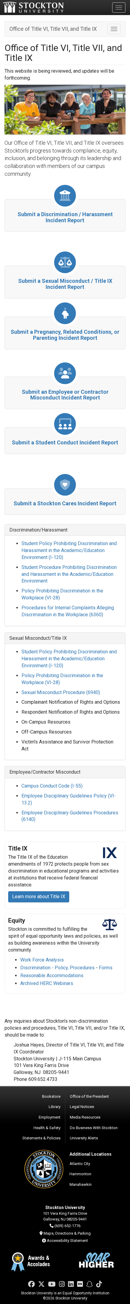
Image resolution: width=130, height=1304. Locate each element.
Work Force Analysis (42, 960)
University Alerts (84, 1138)
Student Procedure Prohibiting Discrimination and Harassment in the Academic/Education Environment (69, 574)
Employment (49, 1117)
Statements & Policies (41, 1138)
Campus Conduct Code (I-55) (52, 786)
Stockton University (33, 7)
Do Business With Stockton (94, 1128)
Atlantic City (80, 1163)
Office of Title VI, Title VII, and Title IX (53, 29)
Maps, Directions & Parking (67, 1233)
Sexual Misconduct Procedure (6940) (60, 692)
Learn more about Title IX (38, 896)
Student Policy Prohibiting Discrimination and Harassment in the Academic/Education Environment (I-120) (69, 550)
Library (54, 1106)
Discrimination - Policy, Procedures (57, 968)
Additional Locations (91, 1154)
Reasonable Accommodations (51, 975)
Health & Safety (47, 1128)
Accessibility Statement (67, 1240)
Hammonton (80, 1174)
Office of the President (89, 1096)
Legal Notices (82, 1106)
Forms (106, 968)
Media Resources (85, 1117)
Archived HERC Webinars (46, 983)
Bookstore (51, 1096)
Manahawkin (81, 1184)
